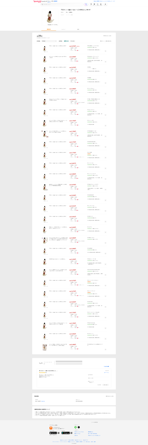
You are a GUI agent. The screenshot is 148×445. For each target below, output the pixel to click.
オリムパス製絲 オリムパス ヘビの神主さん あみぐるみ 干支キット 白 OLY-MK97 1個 (58, 270)
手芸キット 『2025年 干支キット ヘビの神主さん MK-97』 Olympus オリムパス (58, 228)
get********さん (106, 372)
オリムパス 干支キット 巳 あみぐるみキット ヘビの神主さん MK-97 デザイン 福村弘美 (58, 121)
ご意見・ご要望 (93, 441)
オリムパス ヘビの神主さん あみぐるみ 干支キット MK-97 (58, 57)
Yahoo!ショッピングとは (78, 431)
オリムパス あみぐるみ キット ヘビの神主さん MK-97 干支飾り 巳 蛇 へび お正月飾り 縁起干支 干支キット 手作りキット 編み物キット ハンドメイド (58, 238)
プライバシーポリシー (55, 441)
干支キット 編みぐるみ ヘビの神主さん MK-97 (57, 45)
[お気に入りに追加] (105, 51)
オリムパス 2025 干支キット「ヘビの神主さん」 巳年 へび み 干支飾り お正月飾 (58, 132)
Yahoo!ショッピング (63, 440)
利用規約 (69, 441)
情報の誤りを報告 (110, 396)
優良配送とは (90, 431)
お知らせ (76, 435)
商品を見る (43, 401)
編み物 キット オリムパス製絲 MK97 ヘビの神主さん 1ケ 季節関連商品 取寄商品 (58, 185)
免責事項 (77, 441)
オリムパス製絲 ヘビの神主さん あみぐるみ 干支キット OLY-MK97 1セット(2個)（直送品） (58, 345)
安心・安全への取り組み (92, 433)
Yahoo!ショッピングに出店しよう (106, 1)
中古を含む (73, 41)
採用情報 (81, 441)
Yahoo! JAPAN (96, 1)
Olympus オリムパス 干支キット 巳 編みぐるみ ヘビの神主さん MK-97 (58, 100)
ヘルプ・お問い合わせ (86, 441)
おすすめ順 (107, 366)
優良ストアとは (77, 433)
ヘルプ (114, 1)
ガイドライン (73, 441)
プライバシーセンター (63, 441)
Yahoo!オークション (78, 440)
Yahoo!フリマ (85, 440)
